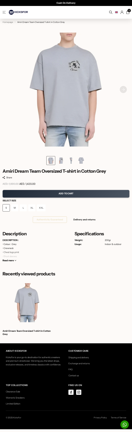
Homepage (8, 22)
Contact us (73, 375)
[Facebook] (71, 392)
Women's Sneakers (15, 397)
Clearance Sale (13, 391)
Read (8, 260)
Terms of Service (118, 417)
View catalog (4, 12)
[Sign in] (122, 12)
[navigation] (50, 160)
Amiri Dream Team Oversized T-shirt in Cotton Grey (27, 332)
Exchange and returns (79, 363)
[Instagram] (78, 392)
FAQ (70, 369)
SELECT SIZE (9, 200)
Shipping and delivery (78, 357)
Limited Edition (13, 403)
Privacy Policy (100, 417)
